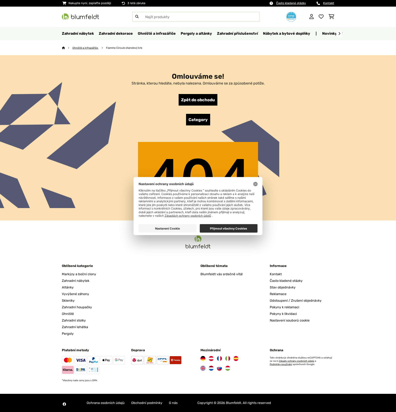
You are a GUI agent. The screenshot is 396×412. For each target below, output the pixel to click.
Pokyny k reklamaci (284, 307)
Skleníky (68, 300)
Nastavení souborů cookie (290, 320)
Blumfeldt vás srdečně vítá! (221, 274)
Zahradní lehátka (75, 327)
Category (198, 119)
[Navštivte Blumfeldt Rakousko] (211, 358)
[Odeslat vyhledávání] (137, 16)
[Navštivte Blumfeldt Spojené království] (202, 368)
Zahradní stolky (74, 320)
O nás (173, 403)
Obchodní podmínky (146, 403)
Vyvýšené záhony (75, 294)
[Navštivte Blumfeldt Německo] (202, 358)
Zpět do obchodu (198, 99)
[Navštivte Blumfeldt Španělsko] (235, 358)
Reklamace (278, 294)
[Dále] (339, 34)
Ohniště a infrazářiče (85, 47)
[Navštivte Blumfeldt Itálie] (227, 358)
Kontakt (328, 3)
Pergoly (68, 334)
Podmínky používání (281, 364)
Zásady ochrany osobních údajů (296, 361)
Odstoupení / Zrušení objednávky (296, 300)
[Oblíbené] (321, 16)
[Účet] (311, 16)
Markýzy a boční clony (79, 274)
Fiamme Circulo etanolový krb (124, 47)
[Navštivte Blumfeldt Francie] (219, 358)
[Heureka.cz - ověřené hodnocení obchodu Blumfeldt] (291, 16)
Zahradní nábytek (75, 281)
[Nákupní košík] (331, 16)
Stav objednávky (283, 287)
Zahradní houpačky (77, 307)
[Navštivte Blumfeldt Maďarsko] (227, 368)
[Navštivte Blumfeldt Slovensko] (219, 368)
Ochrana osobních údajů (106, 403)
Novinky (329, 33)
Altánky (68, 287)
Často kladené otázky (291, 3)
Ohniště (68, 314)
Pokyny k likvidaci (283, 314)
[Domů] (67, 47)
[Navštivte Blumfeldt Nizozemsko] (211, 368)
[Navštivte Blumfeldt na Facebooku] (64, 404)
